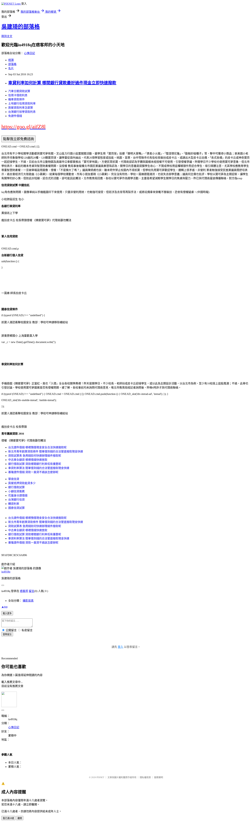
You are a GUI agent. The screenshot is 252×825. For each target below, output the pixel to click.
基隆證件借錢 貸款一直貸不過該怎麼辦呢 (33, 472)
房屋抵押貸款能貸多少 (22, 483)
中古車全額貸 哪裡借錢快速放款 (27, 459)
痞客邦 (24, 591)
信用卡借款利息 (17, 95)
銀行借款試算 (16, 487)
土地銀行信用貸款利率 (22, 103)
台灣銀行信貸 (16, 499)
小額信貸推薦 (16, 491)
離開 (19, 818)
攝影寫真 (28, 600)
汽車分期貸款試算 (19, 91)
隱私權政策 (145, 777)
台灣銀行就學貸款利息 (22, 111)
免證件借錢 (15, 115)
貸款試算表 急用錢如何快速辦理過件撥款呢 (34, 455)
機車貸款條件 (16, 99)
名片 (11, 68)
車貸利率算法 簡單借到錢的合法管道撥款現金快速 (38, 468)
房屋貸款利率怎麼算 (20, 107)
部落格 (12, 64)
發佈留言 (7, 634)
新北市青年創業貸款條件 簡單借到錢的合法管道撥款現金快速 (45, 451)
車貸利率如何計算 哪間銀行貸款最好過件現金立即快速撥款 (62, 83)
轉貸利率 (13, 503)
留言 (31, 591)
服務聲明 (158, 777)
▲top (4, 606)
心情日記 (29, 53)
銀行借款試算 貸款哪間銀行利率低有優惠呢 (34, 463)
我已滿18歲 (8, 818)
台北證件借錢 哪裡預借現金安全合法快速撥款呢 (37, 447)
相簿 (11, 60)
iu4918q (5, 571)
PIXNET (100, 777)
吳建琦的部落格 (20, 27)
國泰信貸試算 (16, 507)
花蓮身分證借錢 (17, 495)
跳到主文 (6, 36)
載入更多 (7, 613)
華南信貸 (13, 479)
